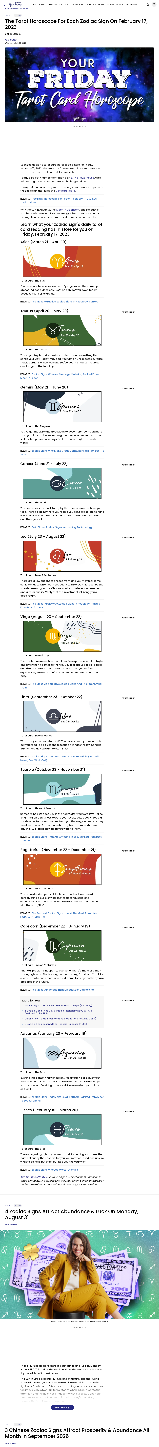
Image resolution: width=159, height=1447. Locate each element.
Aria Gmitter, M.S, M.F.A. (34, 1177)
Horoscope (52, 4)
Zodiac (42, 4)
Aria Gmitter (11, 40)
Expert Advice (132, 4)
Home (7, 15)
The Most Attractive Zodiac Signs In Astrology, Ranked (65, 301)
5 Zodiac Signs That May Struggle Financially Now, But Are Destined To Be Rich (58, 1012)
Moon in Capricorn (67, 209)
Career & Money (117, 4)
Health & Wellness (101, 4)
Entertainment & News (81, 4)
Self (60, 4)
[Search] (147, 4)
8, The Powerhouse (82, 177)
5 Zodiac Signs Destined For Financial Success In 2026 (56, 1024)
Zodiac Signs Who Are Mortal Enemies (55, 1169)
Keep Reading (62, 1407)
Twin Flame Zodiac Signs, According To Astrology (62, 527)
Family (66, 4)
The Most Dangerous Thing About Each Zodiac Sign (63, 989)
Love (35, 4)
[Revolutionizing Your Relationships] (16, 4)
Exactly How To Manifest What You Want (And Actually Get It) (60, 1018)
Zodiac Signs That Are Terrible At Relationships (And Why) (58, 1005)
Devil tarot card (65, 191)
